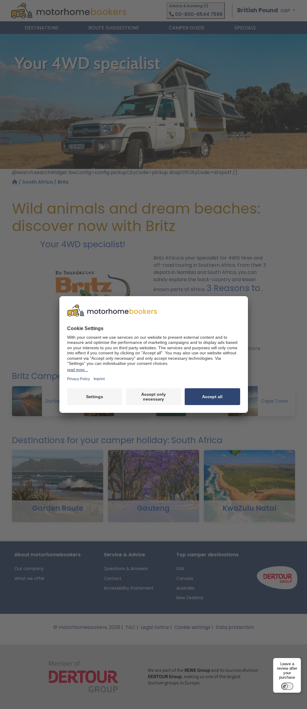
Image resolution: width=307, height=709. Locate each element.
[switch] (287, 686)
